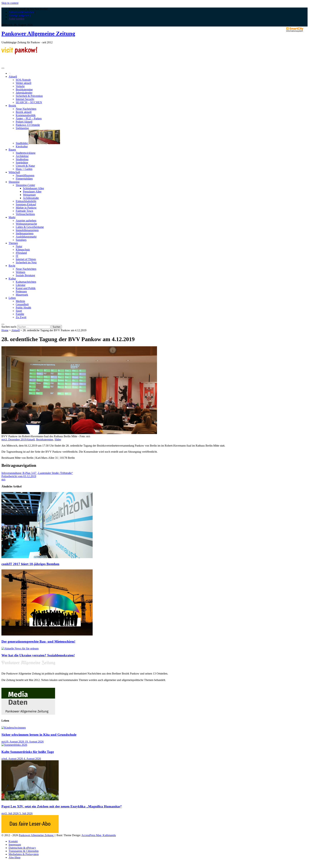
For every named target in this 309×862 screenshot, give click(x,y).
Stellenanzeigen (24, 233)
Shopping (14, 181)
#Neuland (21, 252)
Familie (20, 314)
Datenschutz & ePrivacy (22, 847)
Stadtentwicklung (25, 152)
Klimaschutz (23, 249)
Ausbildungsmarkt (26, 236)
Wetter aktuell (23, 83)
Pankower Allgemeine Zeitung (38, 33)
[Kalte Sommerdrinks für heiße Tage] (14, 744)
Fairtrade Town (24, 210)
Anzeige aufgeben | (19, 15)
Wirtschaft (14, 172)
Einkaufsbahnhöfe (26, 201)
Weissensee (29, 194)
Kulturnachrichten (26, 281)
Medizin (20, 301)
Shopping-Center (25, 185)
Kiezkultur (22, 146)
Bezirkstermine (24, 89)
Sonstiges (21, 239)
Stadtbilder (22, 143)
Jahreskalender (24, 92)
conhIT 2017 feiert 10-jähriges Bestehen (30, 564)
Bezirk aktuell (23, 112)
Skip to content (9, 2)
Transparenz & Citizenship (24, 851)
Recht (12, 265)
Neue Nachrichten (26, 108)
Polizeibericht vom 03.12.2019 (18, 476)
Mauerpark (22, 294)
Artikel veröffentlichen (21, 12)
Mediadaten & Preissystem (24, 854)
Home (4, 330)
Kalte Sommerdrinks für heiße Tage (27, 752)
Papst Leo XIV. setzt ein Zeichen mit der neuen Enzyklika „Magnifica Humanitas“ (61, 806)
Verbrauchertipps (25, 214)
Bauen (12, 149)
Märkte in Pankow (26, 207)
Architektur (22, 156)
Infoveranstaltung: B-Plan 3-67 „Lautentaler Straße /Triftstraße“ (37, 473)
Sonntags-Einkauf (26, 204)
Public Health (23, 307)
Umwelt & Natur (25, 165)
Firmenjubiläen (24, 178)
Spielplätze (22, 162)
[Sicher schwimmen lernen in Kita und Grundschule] (13, 727)
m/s (3, 439)
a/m (3, 758)
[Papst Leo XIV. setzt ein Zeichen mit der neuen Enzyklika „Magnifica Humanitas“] (30, 799)
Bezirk (12, 105)
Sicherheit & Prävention (29, 95)
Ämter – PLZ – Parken (29, 118)
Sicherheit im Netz (26, 262)
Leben (12, 297)
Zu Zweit (21, 317)
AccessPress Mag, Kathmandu (98, 835)
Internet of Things (26, 259)
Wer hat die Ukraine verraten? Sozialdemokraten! (38, 655)
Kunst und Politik (26, 288)
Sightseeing (22, 128)
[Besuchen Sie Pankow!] (19, 53)
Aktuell (13, 76)
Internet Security (25, 99)
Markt (12, 217)
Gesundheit (22, 304)
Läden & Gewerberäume (30, 226)
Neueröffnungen (25, 175)
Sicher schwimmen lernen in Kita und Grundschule (38, 734)
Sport (19, 310)
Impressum (15, 844)
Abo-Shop (14, 857)
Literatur (20, 284)
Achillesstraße (31, 197)
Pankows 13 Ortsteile (28, 124)
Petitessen (21, 291)
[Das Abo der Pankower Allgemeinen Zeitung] (30, 832)
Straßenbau (22, 159)
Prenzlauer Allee (32, 191)
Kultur (12, 278)
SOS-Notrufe (23, 79)
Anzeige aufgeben (26, 220)
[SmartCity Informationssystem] (294, 30)
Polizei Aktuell (24, 121)
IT (17, 255)
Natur (19, 246)
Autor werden (16, 18)
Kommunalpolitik (26, 115)
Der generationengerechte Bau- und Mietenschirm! (38, 641)
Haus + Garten (24, 168)
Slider (58, 439)
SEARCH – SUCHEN (29, 102)
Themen (13, 243)
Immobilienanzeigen (27, 230)
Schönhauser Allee (33, 188)
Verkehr (20, 86)
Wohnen (20, 272)
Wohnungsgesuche (26, 223)
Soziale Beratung (25, 275)
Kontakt (13, 841)
